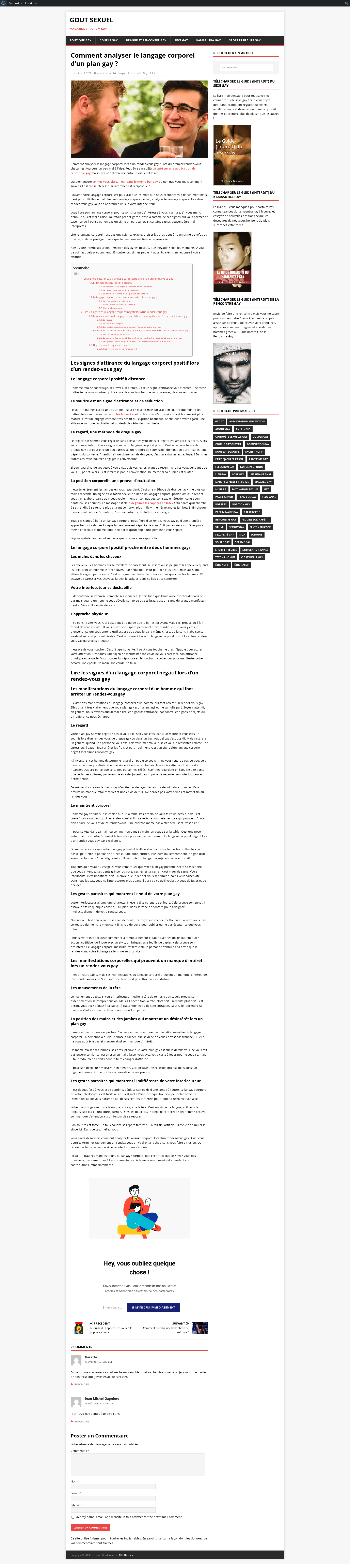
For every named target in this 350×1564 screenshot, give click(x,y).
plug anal (269, 497)
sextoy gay (236, 527)
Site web (76, 1505)
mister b (220, 489)
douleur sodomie (227, 451)
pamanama (104, 73)
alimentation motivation (247, 421)
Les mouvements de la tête (116, 334)
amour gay (222, 429)
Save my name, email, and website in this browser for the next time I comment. (128, 1517)
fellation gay (224, 467)
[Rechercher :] (246, 67)
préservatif (252, 512)
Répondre (81, 1384)
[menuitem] (3, 3)
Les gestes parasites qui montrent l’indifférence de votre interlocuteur (137, 341)
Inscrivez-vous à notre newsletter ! (120, 348)
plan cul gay (247, 497)
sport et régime (226, 550)
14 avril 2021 (83, 73)
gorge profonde (251, 467)
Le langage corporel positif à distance (112, 282)
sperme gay (242, 542)
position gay (241, 504)
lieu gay (220, 474)
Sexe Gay (181, 40)
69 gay (219, 421)
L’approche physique (113, 308)
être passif (241, 565)
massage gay (263, 482)
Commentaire (80, 1451)
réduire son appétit (255, 519)
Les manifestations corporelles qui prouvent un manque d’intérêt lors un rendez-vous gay (140, 330)
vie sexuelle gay (252, 557)
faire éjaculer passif (229, 459)
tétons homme (225, 557)
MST (266, 489)
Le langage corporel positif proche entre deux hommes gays (125, 297)
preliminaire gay (226, 512)
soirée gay (222, 542)
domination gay (258, 444)
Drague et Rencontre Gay (146, 40)
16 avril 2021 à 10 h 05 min (99, 1362)
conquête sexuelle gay (231, 436)
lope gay (238, 474)
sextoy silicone (260, 527)
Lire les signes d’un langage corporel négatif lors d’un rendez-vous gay (125, 312)
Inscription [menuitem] (31, 3)
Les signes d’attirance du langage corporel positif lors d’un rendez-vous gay (128, 278)
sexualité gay (224, 534)
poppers (221, 504)
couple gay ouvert (228, 444)
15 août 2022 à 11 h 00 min (99, 1403)
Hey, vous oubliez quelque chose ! (111, 345)
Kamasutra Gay (208, 40)
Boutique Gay (80, 40)
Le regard (107, 319)
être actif (222, 565)
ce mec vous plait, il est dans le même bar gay (125, 182)
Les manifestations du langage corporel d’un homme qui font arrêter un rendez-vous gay (140, 316)
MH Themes (126, 1555)
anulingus (243, 429)
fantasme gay (258, 459)
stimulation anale (255, 550)
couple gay (260, 436)
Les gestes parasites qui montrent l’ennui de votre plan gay (132, 326)
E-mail (75, 1493)
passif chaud (224, 497)
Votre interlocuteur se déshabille (119, 304)
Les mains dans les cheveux (116, 301)
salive (219, 527)
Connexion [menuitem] (15, 3)
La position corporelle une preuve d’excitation (125, 293)
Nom (74, 1481)
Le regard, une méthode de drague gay (122, 290)
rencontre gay (225, 519)
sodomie (256, 534)
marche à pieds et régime (232, 482)
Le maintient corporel (113, 323)
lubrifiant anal (260, 474)
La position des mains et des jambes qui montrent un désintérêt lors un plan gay (142, 337)
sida (242, 534)
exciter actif (254, 451)
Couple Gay (109, 40)
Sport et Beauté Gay (245, 40)
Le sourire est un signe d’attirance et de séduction (127, 286)
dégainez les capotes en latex (152, 503)
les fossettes (125, 414)
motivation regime (245, 489)
